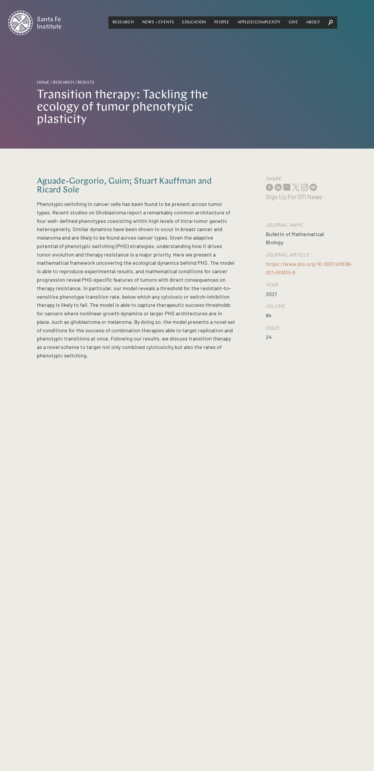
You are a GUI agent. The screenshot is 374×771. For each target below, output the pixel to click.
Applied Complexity (259, 22)
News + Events (158, 22)
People (221, 22)
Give (293, 22)
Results (85, 82)
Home (43, 82)
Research (123, 22)
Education (194, 22)
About (313, 22)
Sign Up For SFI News (294, 196)
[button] (123, 22)
